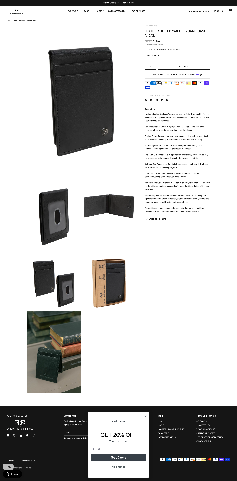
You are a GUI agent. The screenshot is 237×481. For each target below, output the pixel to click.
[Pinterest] (157, 100)
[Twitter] (10, 435)
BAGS (86, 11)
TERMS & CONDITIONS (205, 429)
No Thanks (118, 467)
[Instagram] (16, 435)
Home (8, 21)
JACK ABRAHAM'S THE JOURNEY (171, 429)
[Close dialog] (145, 416)
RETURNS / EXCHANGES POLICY (209, 437)
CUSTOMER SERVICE (206, 416)
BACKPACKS (73, 11)
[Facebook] (146, 100)
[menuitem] (74, 11)
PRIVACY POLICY (203, 425)
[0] (228, 11)
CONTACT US (201, 421)
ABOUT (161, 425)
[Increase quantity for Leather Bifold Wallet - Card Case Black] (154, 66)
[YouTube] (23, 436)
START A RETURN (203, 441)
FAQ (160, 421)
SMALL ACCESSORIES (116, 11)
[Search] (223, 11)
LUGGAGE (99, 11)
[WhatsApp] (162, 100)
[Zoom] (130, 30)
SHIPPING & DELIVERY (205, 433)
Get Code (118, 457)
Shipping (147, 44)
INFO (160, 416)
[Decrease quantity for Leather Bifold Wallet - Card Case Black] (147, 66)
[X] (151, 100)
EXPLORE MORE (138, 11)
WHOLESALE (163, 433)
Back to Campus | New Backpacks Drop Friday (122, 3)
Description (150, 108)
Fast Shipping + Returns (155, 218)
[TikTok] (36, 435)
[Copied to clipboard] (168, 100)
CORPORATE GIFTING (167, 437)
